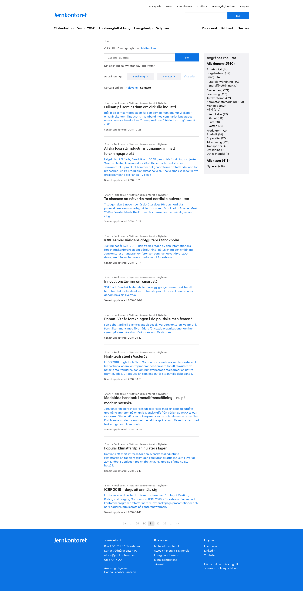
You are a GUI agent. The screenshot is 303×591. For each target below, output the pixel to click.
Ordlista (202, 6)
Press (169, 6)
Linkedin (209, 550)
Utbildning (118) (217, 149)
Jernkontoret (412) (219, 97)
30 (144, 523)
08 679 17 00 (113, 559)
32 (158, 523)
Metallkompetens (165, 559)
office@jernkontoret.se (119, 554)
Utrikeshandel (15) (218, 153)
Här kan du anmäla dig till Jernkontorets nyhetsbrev (221, 566)
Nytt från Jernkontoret (142, 103)
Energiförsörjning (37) (222, 85)
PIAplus (244, 6)
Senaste (145, 87)
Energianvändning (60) (223, 81)
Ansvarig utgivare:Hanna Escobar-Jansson (120, 569)
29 (137, 523)
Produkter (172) (217, 130)
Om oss (243, 28)
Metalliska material (166, 545)
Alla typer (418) (218, 160)
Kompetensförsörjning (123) (225, 101)
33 (165, 523)
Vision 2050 (86, 28)
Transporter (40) (217, 145)
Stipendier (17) (216, 138)
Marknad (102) (216, 105)
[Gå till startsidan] (70, 14)
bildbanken (148, 48)
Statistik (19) (215, 134)
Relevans (132, 87)
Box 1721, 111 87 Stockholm (122, 545)
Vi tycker (162, 28)
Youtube (209, 554)
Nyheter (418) (216, 166)
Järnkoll (159, 564)
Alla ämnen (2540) (221, 63)
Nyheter (167, 76)
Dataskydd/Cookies (223, 6)
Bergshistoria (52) (218, 72)
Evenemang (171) (218, 90)
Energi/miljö (143, 28)
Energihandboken (166, 554)
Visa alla (189, 76)
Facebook (210, 545)
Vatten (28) (215, 125)
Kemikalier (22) (218, 114)
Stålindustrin (64, 28)
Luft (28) (214, 121)
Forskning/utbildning (114, 28)
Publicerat (209, 28)
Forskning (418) (217, 93)
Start (107, 41)
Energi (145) (214, 76)
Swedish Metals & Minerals (171, 550)
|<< (124, 523)
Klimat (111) (215, 117)
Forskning (139, 76)
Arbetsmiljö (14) (217, 69)
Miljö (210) (213, 109)
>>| (177, 523)
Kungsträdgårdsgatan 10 (120, 550)
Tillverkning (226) (218, 141)
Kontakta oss (184, 6)
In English (155, 6)
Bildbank (227, 28)
